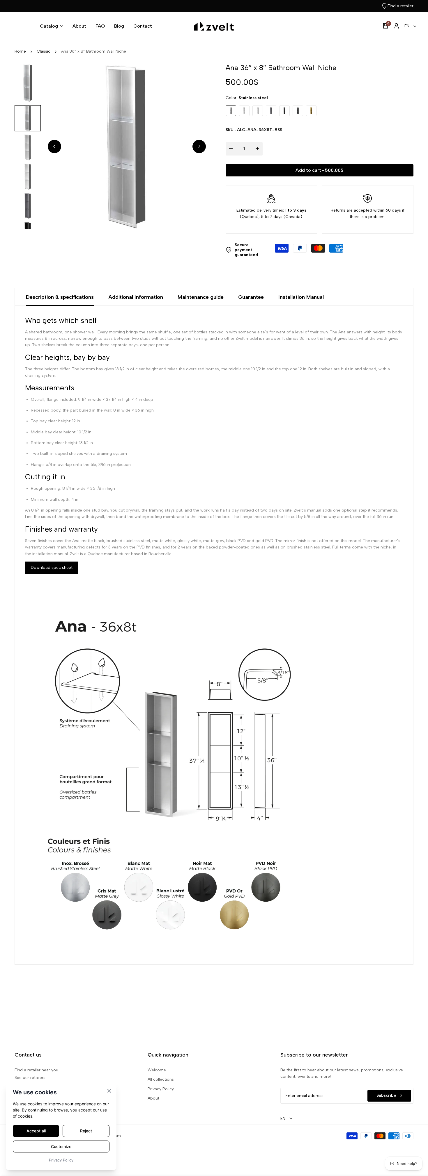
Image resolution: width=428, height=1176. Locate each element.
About (153, 1098)
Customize (61, 1146)
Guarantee (251, 297)
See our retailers (30, 1077)
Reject (86, 1130)
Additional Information (135, 297)
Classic (43, 51)
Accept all (36, 1130)
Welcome (157, 1070)
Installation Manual (301, 297)
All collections (161, 1079)
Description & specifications (60, 297)
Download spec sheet (51, 567)
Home (20, 51)
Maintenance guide (201, 297)
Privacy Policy (161, 1088)
